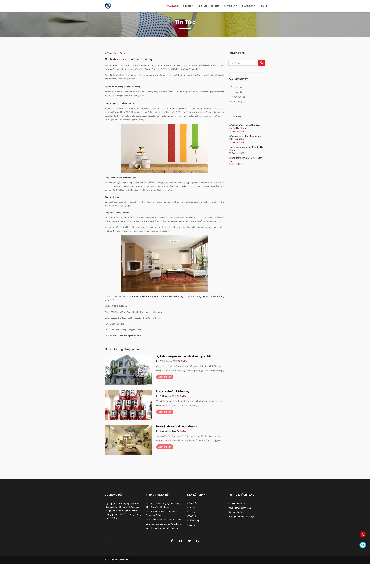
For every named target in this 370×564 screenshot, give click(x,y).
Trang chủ (172, 6)
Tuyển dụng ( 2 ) (239, 97)
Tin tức (215, 6)
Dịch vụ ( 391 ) (238, 87)
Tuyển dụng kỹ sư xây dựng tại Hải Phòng (246, 148)
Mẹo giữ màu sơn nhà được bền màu (176, 426)
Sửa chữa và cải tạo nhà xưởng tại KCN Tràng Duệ (245, 137)
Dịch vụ (202, 6)
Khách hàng (248, 6)
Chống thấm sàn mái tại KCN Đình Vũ (245, 159)
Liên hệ (263, 6)
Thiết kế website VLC (120, 560)
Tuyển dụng (230, 6)
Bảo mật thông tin (236, 512)
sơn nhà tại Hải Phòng (141, 296)
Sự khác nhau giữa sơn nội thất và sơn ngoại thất (183, 356)
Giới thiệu (188, 6)
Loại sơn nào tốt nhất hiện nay (173, 391)
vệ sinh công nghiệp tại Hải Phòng (206, 296)
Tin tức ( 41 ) (237, 92)
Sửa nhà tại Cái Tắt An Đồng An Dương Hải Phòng (244, 126)
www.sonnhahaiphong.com (127, 335)
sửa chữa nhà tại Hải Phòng (169, 296)
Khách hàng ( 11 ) (239, 101)
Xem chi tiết (164, 377)
